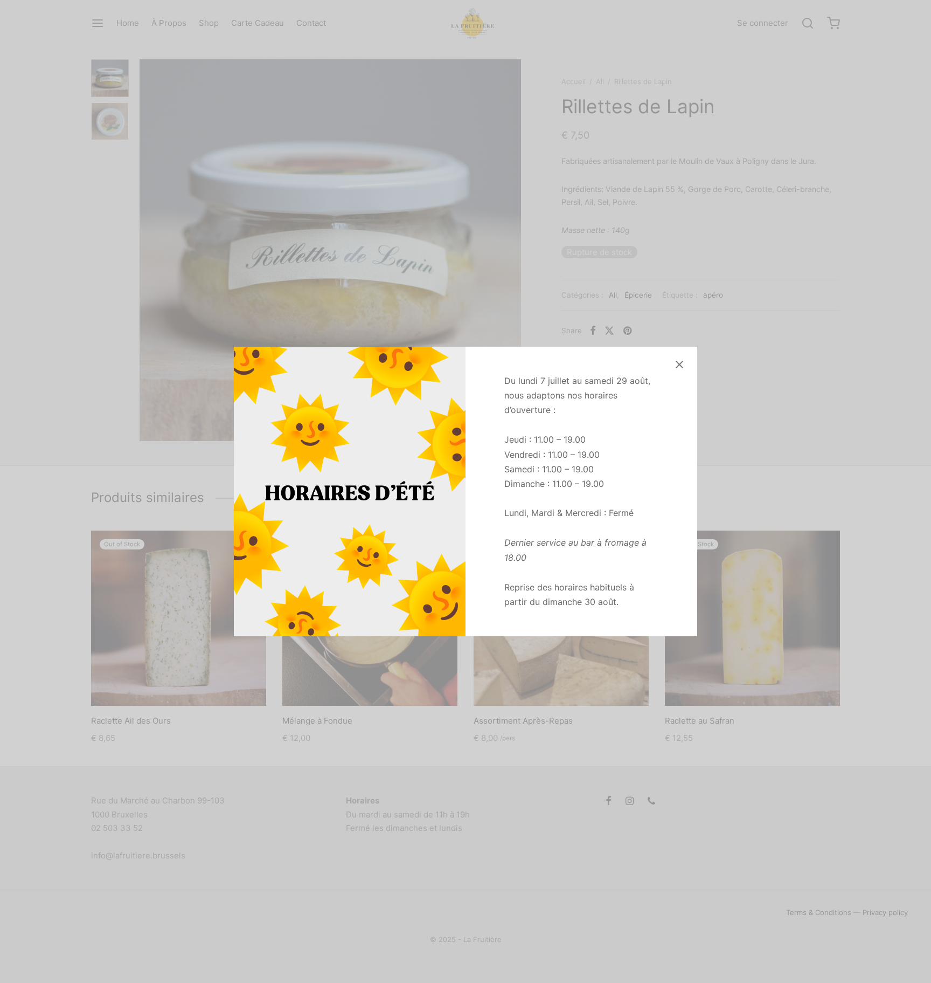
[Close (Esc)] (679, 364)
